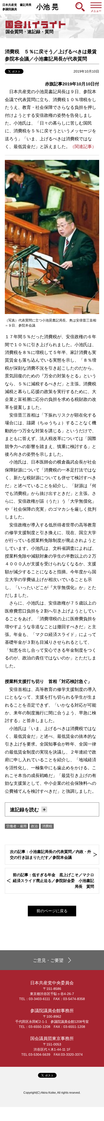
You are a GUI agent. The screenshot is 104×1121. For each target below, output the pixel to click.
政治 (34, 826)
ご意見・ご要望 (48, 960)
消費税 (47, 826)
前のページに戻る (52, 911)
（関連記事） (83, 146)
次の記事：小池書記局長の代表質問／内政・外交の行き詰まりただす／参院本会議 (50, 854)
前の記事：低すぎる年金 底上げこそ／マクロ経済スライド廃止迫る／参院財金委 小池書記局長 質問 (53, 881)
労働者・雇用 (16, 826)
